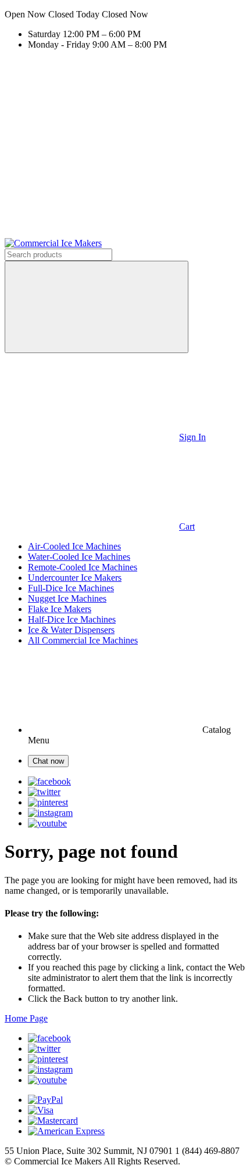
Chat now (48, 761)
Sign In (192, 437)
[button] (125, 14)
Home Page (26, 1018)
